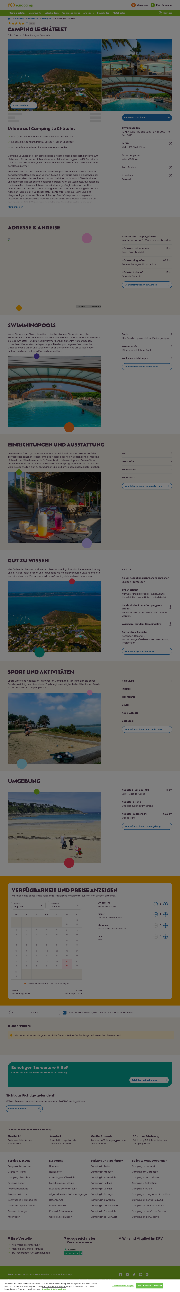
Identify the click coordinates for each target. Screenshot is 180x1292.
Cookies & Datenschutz (54, 1289)
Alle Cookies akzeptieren (150, 1285)
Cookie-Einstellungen (123, 1285)
